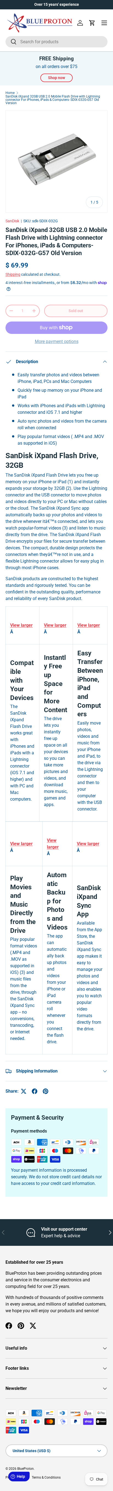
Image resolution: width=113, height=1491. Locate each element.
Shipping (12, 274)
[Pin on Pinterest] (45, 1091)
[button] (92, 23)
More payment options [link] (56, 341)
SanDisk (12, 221)
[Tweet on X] (23, 1091)
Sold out (76, 311)
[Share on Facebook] (34, 1091)
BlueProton (25, 1469)
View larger (21, 625)
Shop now (56, 77)
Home (10, 92)
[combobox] (56, 41)
